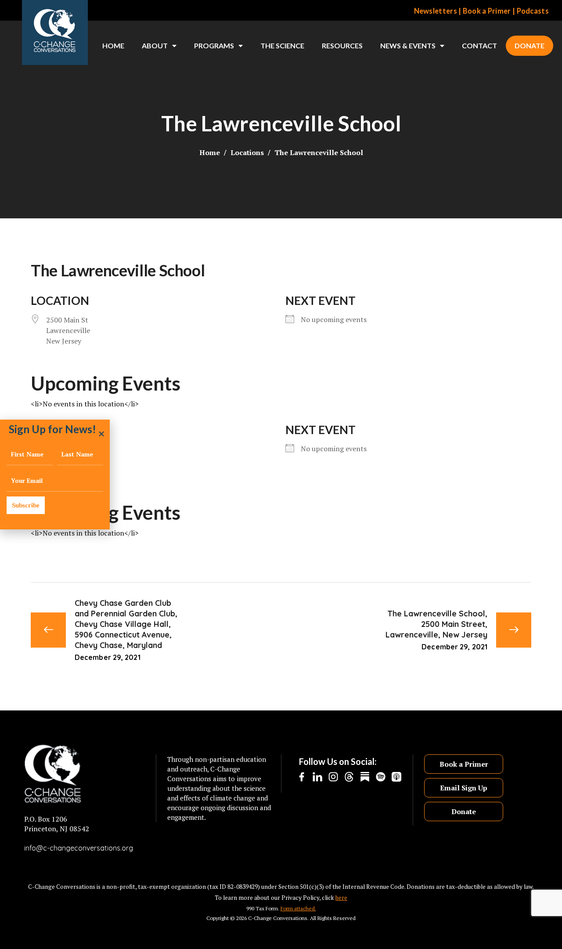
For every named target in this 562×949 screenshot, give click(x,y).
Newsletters (435, 11)
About (155, 45)
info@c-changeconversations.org (78, 848)
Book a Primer (487, 11)
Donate (529, 45)
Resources (342, 45)
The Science (282, 45)
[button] (101, 433)
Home (113, 45)
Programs (214, 45)
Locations (247, 152)
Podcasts (533, 11)
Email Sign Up (463, 788)
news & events (408, 45)
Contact (479, 45)
